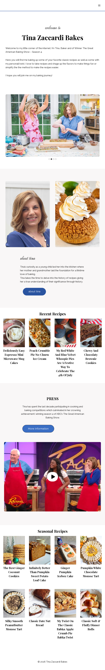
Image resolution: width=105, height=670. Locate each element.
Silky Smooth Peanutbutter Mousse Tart (14, 625)
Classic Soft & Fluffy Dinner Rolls (91, 625)
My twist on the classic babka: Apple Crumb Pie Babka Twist (65, 629)
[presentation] (14, 333)
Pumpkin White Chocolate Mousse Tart (91, 572)
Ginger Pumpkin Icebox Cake (65, 572)
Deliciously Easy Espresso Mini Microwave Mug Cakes (14, 357)
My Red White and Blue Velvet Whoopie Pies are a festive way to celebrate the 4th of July (65, 363)
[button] (52, 477)
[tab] (49, 159)
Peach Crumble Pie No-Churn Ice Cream (40, 355)
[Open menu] (99, 5)
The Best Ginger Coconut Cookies (14, 572)
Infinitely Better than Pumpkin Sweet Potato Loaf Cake (39, 574)
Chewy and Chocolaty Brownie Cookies (91, 357)
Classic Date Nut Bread (39, 623)
